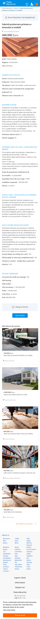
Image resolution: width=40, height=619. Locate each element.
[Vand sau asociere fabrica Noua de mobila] (20, 418)
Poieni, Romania (9, 517)
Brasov (29, 547)
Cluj (4, 551)
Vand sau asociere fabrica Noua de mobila (18, 434)
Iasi (28, 558)
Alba (28, 538)
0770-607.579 (20, 596)
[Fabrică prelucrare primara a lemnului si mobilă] (20, 56)
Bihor (16, 543)
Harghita (30, 556)
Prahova (29, 562)
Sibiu (28, 564)
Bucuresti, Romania (10, 400)
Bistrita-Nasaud (29, 544)
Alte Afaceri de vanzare (24, 524)
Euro (8, 353)
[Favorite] (28, 4)
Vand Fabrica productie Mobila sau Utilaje (18, 355)
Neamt (5, 562)
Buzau (5, 549)
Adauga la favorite (21, 307)
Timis (28, 567)
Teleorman (18, 567)
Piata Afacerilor (7, 8)
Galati (29, 554)
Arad (16, 541)
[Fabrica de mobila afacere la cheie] (20, 378)
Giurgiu (5, 556)
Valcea (17, 569)
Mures (29, 560)
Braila (17, 547)
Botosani (6, 547)
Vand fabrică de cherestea (13, 512)
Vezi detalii (20, 315)
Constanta (18, 551)
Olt (16, 562)
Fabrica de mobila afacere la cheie (15, 395)
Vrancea (6, 571)
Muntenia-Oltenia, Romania (12, 478)
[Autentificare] (32, 4)
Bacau (5, 543)
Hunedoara (7, 558)
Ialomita (17, 558)
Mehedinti (18, 560)
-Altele (17, 538)
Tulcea (5, 569)
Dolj (16, 554)
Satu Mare (18, 564)
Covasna (29, 551)
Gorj (16, 556)
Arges (28, 541)
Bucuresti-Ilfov (6, 540)
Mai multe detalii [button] (9, 610)
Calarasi (17, 549)
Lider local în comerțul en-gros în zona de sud (19, 473)
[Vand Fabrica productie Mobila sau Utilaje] (20, 339)
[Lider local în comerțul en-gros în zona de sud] (20, 457)
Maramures (7, 560)
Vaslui (29, 569)
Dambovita (6, 554)
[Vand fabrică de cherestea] (20, 496)
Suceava (6, 567)
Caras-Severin (31, 549)
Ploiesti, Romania (9, 361)
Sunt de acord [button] (20, 615)
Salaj (4, 564)
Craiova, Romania (10, 439)
